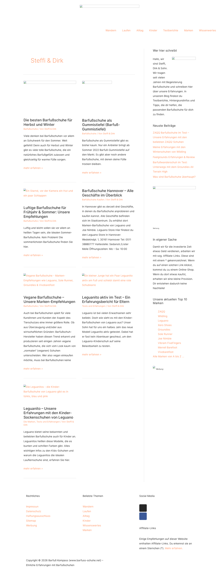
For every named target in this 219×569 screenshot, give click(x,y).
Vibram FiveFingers (169, 343)
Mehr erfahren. (174, 548)
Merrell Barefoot (167, 347)
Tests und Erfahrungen (93, 306)
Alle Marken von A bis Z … (168, 356)
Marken (188, 30)
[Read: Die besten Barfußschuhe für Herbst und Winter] (50, 97)
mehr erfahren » (33, 167)
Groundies (164, 329)
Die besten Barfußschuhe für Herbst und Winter (48, 122)
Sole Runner (165, 334)
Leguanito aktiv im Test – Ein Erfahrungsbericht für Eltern (106, 299)
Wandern (110, 30)
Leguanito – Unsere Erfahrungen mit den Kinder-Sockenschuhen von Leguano (48, 412)
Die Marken (29, 421)
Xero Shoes (165, 325)
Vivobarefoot (165, 351)
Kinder (153, 30)
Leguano (163, 320)
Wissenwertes (207, 30)
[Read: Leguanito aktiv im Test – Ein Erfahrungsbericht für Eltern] (108, 282)
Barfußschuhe (31, 129)
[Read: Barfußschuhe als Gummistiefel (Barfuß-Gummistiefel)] (97, 97)
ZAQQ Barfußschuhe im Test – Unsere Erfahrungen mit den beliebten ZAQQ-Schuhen (171, 137)
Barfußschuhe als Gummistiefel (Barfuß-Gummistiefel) (101, 124)
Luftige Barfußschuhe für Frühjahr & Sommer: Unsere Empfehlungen (47, 212)
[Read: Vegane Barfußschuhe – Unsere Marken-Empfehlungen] (50, 282)
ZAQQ (161, 311)
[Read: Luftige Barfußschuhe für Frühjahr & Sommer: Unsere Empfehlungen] (50, 194)
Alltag (139, 30)
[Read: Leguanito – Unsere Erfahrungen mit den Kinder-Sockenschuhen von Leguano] (50, 393)
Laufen (126, 30)
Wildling (162, 316)
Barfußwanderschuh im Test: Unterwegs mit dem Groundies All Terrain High (173, 167)
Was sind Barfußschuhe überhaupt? (174, 176)
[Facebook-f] (143, 516)
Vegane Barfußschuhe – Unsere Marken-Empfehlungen (49, 299)
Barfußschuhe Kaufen (93, 199)
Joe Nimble (164, 338)
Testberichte (170, 30)
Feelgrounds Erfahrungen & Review (174, 157)
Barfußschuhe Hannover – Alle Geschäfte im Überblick (107, 193)
